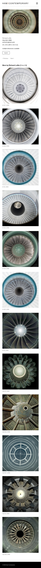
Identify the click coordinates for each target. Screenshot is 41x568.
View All (23, 65)
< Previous (5, 58)
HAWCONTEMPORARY (15, 3)
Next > (12, 58)
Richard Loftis (6, 38)
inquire (6, 52)
